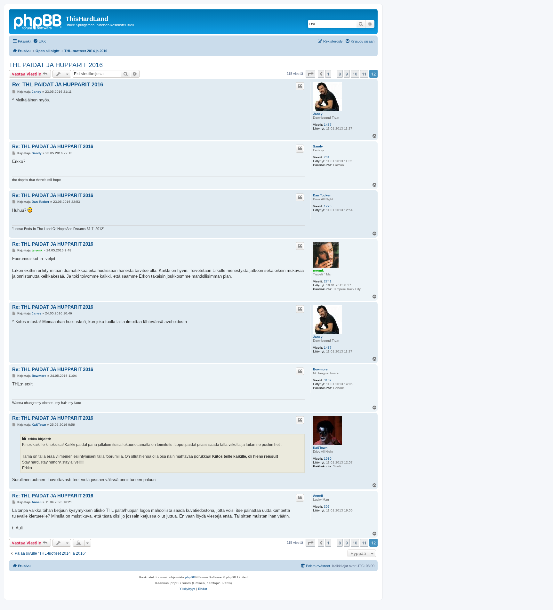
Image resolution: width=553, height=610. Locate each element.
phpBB (190, 577)
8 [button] (340, 74)
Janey (318, 113)
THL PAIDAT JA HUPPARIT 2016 (56, 64)
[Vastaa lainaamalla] (300, 86)
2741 (328, 281)
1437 (328, 124)
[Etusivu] (38, 21)
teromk (318, 270)
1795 (328, 206)
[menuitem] (39, 41)
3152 (328, 380)
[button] (310, 74)
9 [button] (347, 74)
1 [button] (328, 74)
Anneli (318, 495)
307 (327, 506)
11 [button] (364, 74)
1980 (328, 458)
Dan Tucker (322, 195)
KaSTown (320, 447)
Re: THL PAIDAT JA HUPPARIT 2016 (57, 85)
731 (327, 157)
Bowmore (320, 369)
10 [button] (355, 74)
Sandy (318, 146)
